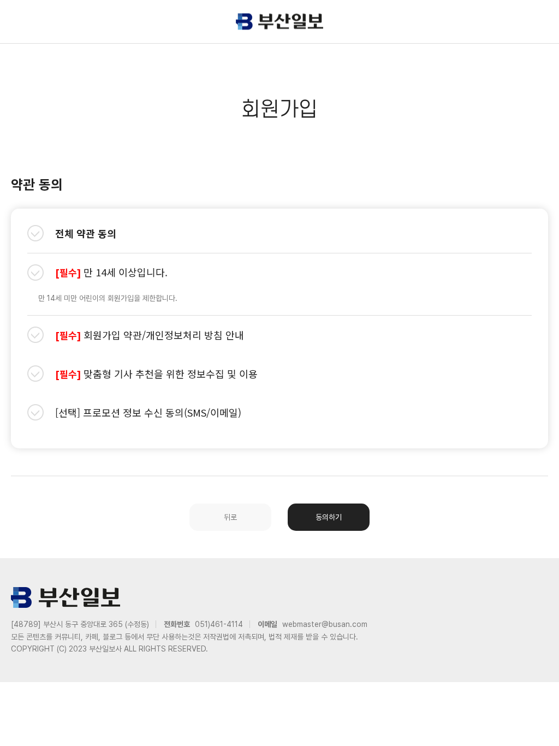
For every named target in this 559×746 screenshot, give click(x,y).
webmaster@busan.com (324, 624)
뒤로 (230, 517)
